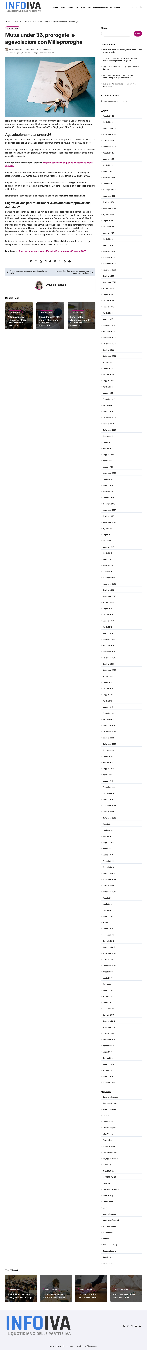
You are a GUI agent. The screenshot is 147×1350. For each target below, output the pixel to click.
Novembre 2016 (109, 584)
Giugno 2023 (108, 301)
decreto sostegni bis (33, 53)
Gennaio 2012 (108, 941)
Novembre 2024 (109, 196)
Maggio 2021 (108, 454)
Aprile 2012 (107, 922)
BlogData (80, 1346)
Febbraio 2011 (108, 1009)
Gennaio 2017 (108, 571)
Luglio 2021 (107, 442)
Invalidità (106, 1183)
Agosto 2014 (108, 750)
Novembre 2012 (109, 879)
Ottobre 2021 (108, 424)
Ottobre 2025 (108, 140)
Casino (106, 1115)
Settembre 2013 (109, 818)
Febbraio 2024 (109, 251)
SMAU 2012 (108, 1257)
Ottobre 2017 (108, 516)
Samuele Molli (45, 323)
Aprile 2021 (107, 461)
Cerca (104, 28)
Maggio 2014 (108, 769)
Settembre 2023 (109, 282)
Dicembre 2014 (109, 725)
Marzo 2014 (108, 781)
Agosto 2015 (108, 676)
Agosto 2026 (108, 116)
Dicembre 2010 (109, 1021)
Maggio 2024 (108, 233)
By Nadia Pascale (15, 49)
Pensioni (106, 1239)
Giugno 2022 (108, 374)
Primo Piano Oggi (110, 1245)
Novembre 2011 (109, 953)
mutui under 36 (48, 53)
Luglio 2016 (107, 608)
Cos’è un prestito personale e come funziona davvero (122, 68)
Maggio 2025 (108, 159)
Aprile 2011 (107, 996)
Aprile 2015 (107, 701)
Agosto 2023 (108, 288)
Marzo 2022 (108, 393)
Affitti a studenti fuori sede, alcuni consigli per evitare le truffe (122, 51)
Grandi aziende (109, 1146)
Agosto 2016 (108, 602)
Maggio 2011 (108, 990)
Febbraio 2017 (109, 565)
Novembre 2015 (109, 658)
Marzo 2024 (108, 245)
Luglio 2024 (108, 221)
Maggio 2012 (108, 916)
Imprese (55, 7)
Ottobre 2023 (108, 276)
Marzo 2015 (108, 707)
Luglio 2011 (107, 978)
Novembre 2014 (109, 732)
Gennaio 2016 (108, 645)
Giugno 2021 (108, 448)
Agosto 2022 (108, 362)
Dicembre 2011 (109, 947)
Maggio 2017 (108, 547)
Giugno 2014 (108, 762)
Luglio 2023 (108, 294)
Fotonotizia (107, 1140)
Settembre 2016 (109, 596)
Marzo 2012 (108, 929)
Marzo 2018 (108, 485)
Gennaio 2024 (109, 257)
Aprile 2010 (107, 1070)
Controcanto (108, 1122)
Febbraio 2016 (109, 639)
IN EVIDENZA (108, 1171)
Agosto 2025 (108, 153)
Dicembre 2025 (109, 128)
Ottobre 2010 (108, 1033)
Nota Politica (108, 1232)
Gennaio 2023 (109, 331)
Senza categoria (109, 1251)
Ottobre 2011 (108, 959)
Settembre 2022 (109, 356)
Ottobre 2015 (108, 664)
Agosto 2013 (108, 824)
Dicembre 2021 (109, 411)
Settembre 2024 (109, 208)
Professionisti (73, 7)
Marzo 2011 (107, 1003)
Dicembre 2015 (109, 652)
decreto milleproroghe (16, 53)
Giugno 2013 (108, 836)
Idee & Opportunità (100, 7)
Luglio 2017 (107, 535)
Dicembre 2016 (109, 578)
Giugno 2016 (108, 615)
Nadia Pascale (57, 284)
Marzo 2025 (108, 171)
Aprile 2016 (107, 627)
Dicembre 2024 (109, 190)
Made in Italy (86, 7)
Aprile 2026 (108, 122)
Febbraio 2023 (109, 325)
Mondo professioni (111, 1220)
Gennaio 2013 (108, 867)
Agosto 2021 (108, 436)
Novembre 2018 (109, 473)
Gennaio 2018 (108, 498)
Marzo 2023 (108, 319)
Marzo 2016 (108, 633)
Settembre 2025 (109, 147)
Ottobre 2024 (108, 202)
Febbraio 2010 (109, 1083)
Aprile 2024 (108, 239)
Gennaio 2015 (108, 719)
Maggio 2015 (108, 695)
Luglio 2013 (107, 830)
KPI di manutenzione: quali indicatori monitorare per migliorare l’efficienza (118, 76)
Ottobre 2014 (108, 738)
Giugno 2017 (108, 541)
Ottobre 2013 (108, 812)
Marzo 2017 (108, 559)
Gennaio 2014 (108, 793)
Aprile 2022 (108, 387)
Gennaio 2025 (109, 184)
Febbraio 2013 (109, 861)
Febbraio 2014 (109, 787)
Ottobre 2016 (108, 590)
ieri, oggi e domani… (111, 1158)
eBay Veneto (108, 1134)
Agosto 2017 (108, 528)
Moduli (105, 1208)
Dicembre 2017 (109, 504)
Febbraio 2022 (109, 399)
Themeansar (92, 1346)
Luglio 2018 (107, 479)
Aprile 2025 (108, 165)
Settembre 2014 (109, 744)
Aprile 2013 (107, 849)
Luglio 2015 (107, 682)
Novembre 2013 (109, 805)
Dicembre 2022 (109, 338)
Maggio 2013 (108, 842)
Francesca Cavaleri (16, 323)
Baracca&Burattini (110, 1103)
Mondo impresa (109, 1214)
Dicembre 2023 (109, 264)
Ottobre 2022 (108, 350)
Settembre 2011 (109, 966)
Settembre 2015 (109, 670)
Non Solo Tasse (12, 28)
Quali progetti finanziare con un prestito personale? (119, 85)
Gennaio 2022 (109, 405)
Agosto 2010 (108, 1046)
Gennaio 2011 (108, 1015)
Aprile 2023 (108, 313)
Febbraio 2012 (109, 935)
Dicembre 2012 (109, 873)
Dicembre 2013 (109, 799)
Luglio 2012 (107, 904)
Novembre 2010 (109, 1027)
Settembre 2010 (109, 1039)
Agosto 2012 (108, 898)
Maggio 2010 (108, 1064)
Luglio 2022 (108, 368)
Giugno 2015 (108, 688)
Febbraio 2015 (109, 713)
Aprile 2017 (107, 553)
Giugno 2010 (108, 1058)
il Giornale (107, 1165)
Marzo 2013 (108, 855)
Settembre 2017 (109, 522)
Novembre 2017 (109, 510)
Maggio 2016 (108, 621)
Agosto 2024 (108, 214)
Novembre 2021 (109, 418)
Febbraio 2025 (109, 177)
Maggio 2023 (108, 307)
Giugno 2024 (108, 227)
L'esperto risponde (111, 1189)
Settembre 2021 (109, 430)
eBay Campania (109, 1128)
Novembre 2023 (109, 270)
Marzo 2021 (108, 467)
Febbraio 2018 (109, 491)
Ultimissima (107, 1263)
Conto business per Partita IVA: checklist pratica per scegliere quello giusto (120, 59)
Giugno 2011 (108, 984)
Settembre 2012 (109, 892)
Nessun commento (44, 49)
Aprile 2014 (107, 775)
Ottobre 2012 (108, 886)
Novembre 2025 (109, 134)
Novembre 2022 (109, 344)
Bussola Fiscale (109, 1109)
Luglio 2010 (108, 1052)
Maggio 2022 (108, 381)
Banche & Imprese (110, 1097)
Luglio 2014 (108, 756)
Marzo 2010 (108, 1076)
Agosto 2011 (108, 972)
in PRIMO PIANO (109, 1177)
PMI (62, 7)
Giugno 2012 (108, 910)
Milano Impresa (109, 1202)
